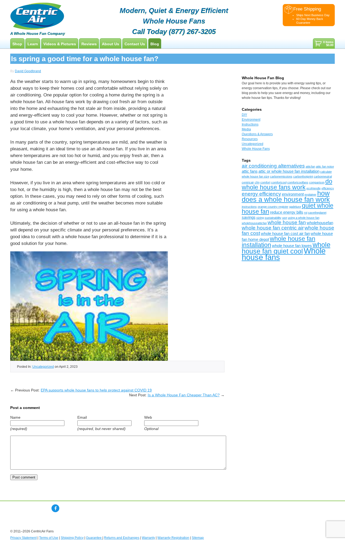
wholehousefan (320, 222)
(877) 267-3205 (192, 31)
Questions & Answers (257, 134)
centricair (248, 182)
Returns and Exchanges (121, 538)
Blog (154, 44)
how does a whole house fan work (286, 196)
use (284, 217)
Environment (251, 120)
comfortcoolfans (297, 182)
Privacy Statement (23, 538)
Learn (32, 44)
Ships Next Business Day (313, 15)
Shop (17, 44)
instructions (249, 206)
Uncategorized (43, 366)
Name (15, 417)
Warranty (148, 538)
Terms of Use (48, 538)
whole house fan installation (278, 241)
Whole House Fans (256, 149)
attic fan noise (325, 166)
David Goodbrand (28, 71)
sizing (260, 217)
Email (82, 417)
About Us (110, 44)
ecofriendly (313, 188)
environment (293, 194)
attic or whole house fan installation (288, 171)
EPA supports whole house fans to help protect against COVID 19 (96, 390)
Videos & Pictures (59, 44)
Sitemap (198, 538)
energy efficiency (261, 194)
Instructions (250, 124)
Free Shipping (307, 9)
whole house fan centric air (273, 228)
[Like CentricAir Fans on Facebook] (55, 508)
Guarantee (94, 538)
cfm (257, 182)
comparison (317, 182)
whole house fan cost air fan (285, 233)
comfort (265, 182)
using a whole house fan (303, 217)
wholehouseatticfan (254, 223)
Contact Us (135, 44)
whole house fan (287, 222)
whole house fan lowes (292, 245)
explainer (310, 194)
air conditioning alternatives (273, 166)
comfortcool (279, 182)
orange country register (273, 206)
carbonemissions (281, 176)
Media (246, 129)
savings (249, 217)
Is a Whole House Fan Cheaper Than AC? (184, 395)
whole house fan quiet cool (286, 248)
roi (305, 212)
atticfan (310, 166)
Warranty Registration (173, 538)
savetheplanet (317, 212)
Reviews (89, 44)
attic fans (250, 171)
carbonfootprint (303, 176)
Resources (250, 139)
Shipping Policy (72, 538)
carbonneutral (323, 176)
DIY (244, 115)
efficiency (328, 188)
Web (148, 417)
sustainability (273, 217)
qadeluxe (295, 206)
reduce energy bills (286, 212)
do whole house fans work (287, 184)
